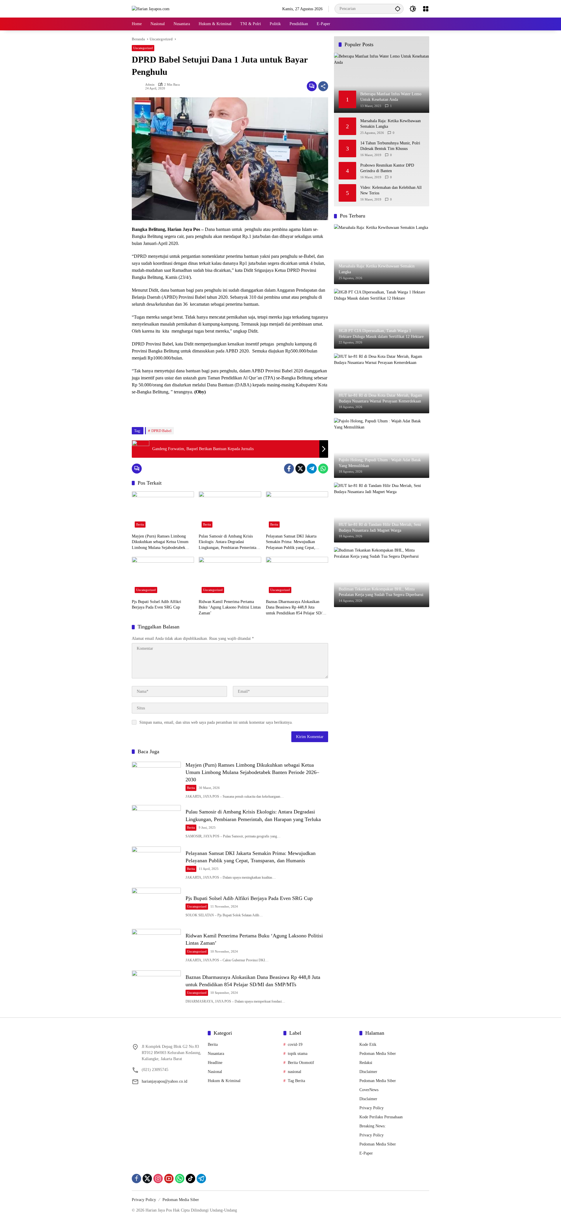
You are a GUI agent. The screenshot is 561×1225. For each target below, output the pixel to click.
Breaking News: (372, 1126)
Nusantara (216, 1053)
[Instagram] (158, 1178)
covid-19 (295, 1044)
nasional (294, 1072)
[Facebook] (289, 469)
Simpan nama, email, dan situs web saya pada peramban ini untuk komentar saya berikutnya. (216, 722)
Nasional (215, 1072)
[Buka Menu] (425, 8)
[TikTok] (190, 1178)
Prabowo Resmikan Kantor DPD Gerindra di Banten (387, 168)
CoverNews (368, 1090)
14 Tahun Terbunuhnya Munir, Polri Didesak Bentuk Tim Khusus (390, 146)
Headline (215, 1062)
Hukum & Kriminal (224, 1081)
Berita (140, 524)
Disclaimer (368, 1072)
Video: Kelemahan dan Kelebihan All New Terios (391, 190)
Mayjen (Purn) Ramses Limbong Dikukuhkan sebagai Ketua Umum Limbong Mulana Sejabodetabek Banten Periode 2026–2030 (160, 542)
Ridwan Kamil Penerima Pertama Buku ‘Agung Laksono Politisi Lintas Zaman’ (230, 607)
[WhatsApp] (323, 469)
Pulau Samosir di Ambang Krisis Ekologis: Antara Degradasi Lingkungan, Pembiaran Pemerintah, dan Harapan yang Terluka (229, 542)
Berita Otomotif (301, 1062)
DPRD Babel (161, 431)
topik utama (297, 1053)
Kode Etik (367, 1044)
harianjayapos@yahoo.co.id (164, 1081)
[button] (398, 8)
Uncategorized (143, 48)
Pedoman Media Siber (377, 1053)
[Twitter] (300, 469)
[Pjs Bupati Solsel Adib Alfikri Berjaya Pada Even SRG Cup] (163, 576)
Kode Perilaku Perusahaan (381, 1117)
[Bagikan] (323, 86)
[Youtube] (169, 1178)
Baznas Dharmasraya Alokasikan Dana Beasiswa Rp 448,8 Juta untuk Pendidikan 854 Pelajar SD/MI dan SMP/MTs (296, 607)
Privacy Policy (371, 1108)
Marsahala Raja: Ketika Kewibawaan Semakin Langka (390, 123)
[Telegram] (312, 469)
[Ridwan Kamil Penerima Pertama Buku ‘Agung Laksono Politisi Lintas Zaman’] (230, 576)
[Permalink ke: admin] (138, 86)
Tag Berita (296, 1081)
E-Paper (366, 1153)
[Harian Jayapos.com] (150, 8)
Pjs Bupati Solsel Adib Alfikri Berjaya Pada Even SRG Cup (156, 604)
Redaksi (365, 1062)
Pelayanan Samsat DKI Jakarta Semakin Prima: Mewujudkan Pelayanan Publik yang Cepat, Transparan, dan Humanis (291, 542)
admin (150, 84)
